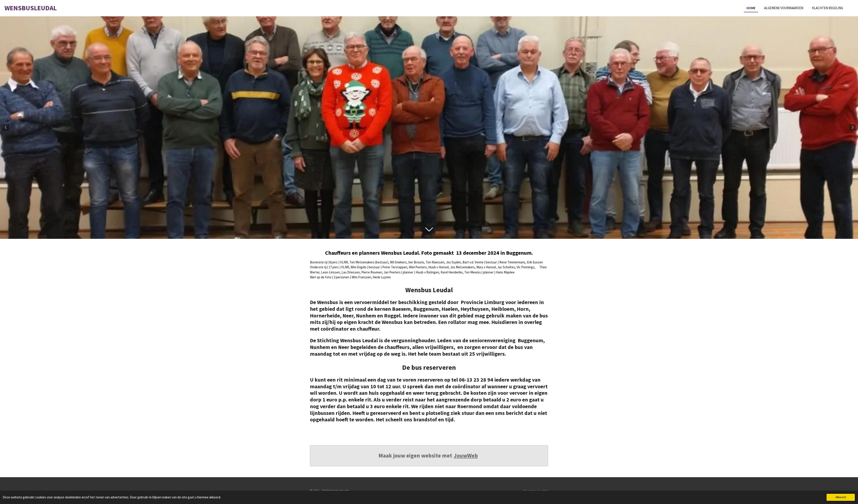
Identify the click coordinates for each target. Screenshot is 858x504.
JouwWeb (466, 455)
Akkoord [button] (840, 497)
